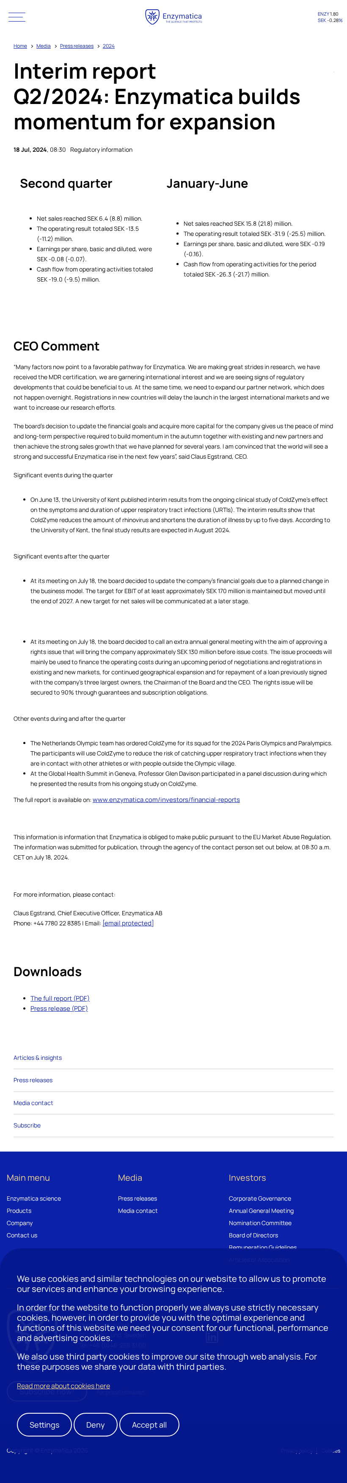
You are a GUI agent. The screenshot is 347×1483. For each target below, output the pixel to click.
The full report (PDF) (60, 998)
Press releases (77, 45)
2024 (109, 45)
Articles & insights (38, 1057)
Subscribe (27, 1125)
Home (20, 45)
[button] (17, 17)
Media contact (33, 1103)
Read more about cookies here (63, 1385)
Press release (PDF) (59, 1008)
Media (43, 45)
